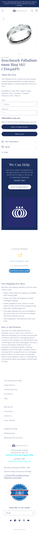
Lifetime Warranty (10, 389)
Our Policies (8, 394)
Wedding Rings (9, 433)
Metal (3, 100)
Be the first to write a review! (19, 271)
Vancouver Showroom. (21, 177)
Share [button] (6, 152)
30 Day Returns (9, 385)
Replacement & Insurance (13, 438)
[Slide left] (15, 54)
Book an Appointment (19, 127)
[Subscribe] (32, 513)
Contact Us (8, 416)
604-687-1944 (19, 459)
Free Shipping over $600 (13, 381)
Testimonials (8, 411)
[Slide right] (24, 54)
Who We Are (8, 407)
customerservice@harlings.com (19, 461)
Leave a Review (9, 420)
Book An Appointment (19, 187)
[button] (2, 11)
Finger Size (5, 109)
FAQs (6, 398)
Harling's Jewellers (21, 529)
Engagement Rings (11, 429)
